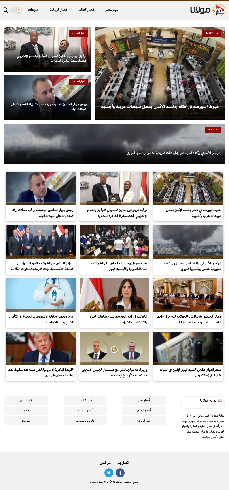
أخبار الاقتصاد (85, 400)
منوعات (33, 10)
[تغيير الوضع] (16, 10)
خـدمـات (26, 421)
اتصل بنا (123, 463)
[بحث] (5, 10)
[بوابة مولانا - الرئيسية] (207, 10)
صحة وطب (26, 410)
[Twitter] (108, 472)
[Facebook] (120, 472)
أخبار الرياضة (58, 10)
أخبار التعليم (85, 410)
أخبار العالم (86, 10)
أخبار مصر (112, 10)
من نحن (105, 463)
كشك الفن (26, 400)
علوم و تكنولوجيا (85, 421)
